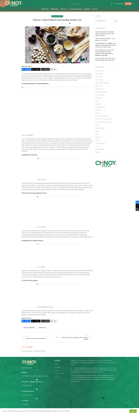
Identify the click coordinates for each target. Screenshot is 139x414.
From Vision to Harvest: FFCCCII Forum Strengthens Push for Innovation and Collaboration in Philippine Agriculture (104, 53)
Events (97, 101)
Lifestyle (54, 16)
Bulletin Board (99, 71)
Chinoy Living (99, 80)
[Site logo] (14, 3)
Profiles (97, 131)
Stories (60, 16)
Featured (98, 104)
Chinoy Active (99, 74)
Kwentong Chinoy (100, 107)
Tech (96, 146)
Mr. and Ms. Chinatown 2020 (103, 122)
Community (98, 98)
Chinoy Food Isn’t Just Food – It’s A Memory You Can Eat (105, 39)
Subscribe (128, 3)
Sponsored (98, 137)
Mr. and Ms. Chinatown (102, 116)
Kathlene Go (54, 24)
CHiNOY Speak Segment (102, 83)
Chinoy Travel (99, 89)
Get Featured (119, 3)
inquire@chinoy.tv (27, 385)
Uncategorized (99, 149)
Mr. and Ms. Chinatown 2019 (103, 119)
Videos (97, 152)
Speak (97, 134)
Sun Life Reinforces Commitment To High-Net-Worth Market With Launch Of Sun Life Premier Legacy (105, 45)
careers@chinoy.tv (27, 395)
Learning (97, 110)
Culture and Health (29, 327)
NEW (96, 125)
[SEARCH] (112, 4)
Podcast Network (100, 128)
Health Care (42, 327)
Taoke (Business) (100, 143)
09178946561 (26, 404)
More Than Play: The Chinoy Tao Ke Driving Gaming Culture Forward (105, 59)
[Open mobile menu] (133, 3)
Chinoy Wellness (100, 95)
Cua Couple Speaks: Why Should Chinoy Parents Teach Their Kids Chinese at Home (104, 34)
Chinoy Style (98, 86)
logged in (31, 351)
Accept (133, 411)
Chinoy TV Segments (101, 92)
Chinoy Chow (99, 77)
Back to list (57, 337)
